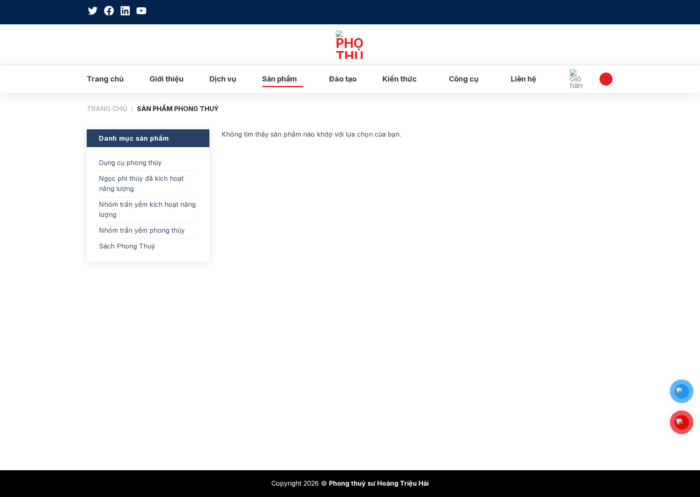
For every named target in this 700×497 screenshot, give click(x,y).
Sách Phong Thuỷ (127, 246)
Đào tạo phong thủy (123, 377)
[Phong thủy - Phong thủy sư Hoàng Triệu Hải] (350, 44)
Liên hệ (523, 79)
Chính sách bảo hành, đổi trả (407, 343)
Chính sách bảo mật (393, 360)
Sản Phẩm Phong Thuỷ (129, 411)
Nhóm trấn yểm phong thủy (142, 230)
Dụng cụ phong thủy (130, 163)
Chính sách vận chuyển (398, 377)
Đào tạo (342, 79)
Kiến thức (399, 79)
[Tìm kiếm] (608, 12)
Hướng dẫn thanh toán (397, 427)
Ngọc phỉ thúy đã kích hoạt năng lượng (141, 183)
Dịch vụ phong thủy (123, 360)
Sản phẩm (279, 79)
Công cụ (463, 79)
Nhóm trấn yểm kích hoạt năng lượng (147, 209)
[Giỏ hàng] (578, 79)
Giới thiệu (166, 79)
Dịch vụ (222, 79)
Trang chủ (105, 79)
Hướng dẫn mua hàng (395, 411)
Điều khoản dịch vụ (392, 394)
